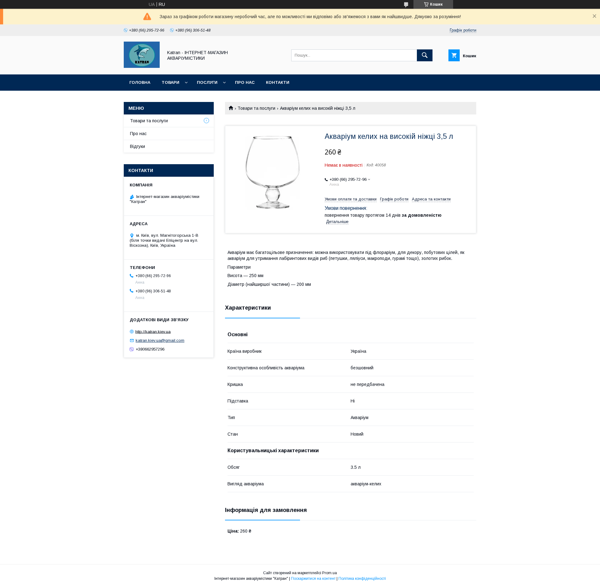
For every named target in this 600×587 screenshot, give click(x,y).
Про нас (245, 82)
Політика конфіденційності (362, 578)
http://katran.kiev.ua (153, 331)
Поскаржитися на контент (313, 578)
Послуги (207, 82)
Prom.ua (329, 573)
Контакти (277, 82)
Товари (170, 82)
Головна (139, 82)
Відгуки (137, 146)
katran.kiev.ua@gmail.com (160, 340)
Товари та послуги (256, 108)
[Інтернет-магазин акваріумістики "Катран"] (142, 66)
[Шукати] (424, 55)
